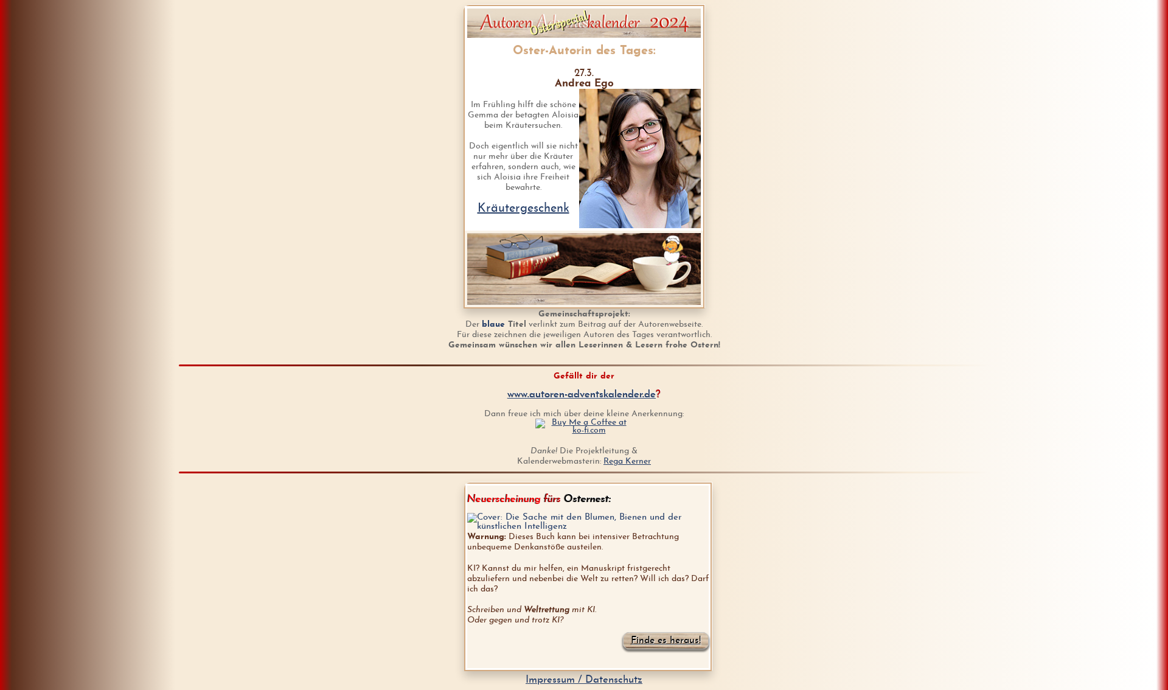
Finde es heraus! (666, 641)
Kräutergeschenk (523, 209)
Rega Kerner (627, 461)
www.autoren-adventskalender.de (581, 394)
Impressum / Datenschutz (584, 680)
